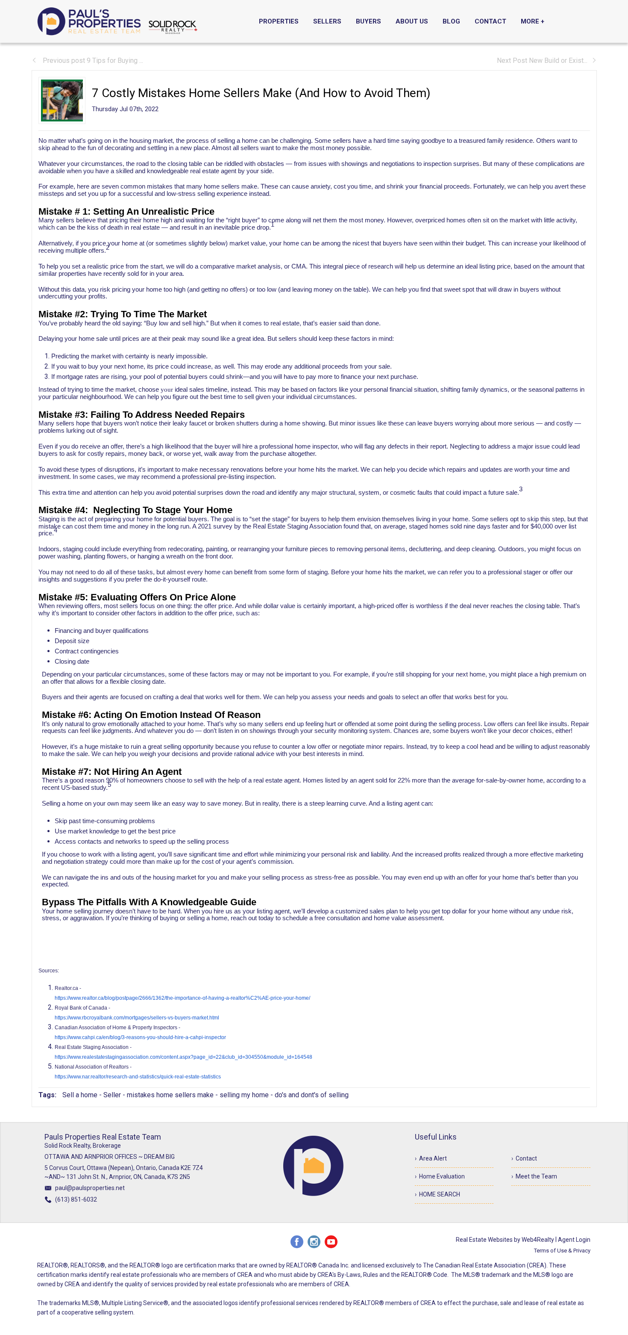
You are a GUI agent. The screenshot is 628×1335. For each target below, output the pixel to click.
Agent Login (574, 1239)
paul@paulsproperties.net (90, 1187)
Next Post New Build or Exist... (542, 60)
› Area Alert (431, 1158)
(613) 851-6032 (76, 1199)
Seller (112, 1095)
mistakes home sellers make (170, 1095)
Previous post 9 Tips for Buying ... (92, 60)
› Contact (524, 1158)
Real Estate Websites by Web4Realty (505, 1239)
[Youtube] (331, 1241)
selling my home (244, 1095)
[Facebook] (297, 1241)
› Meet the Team (534, 1176)
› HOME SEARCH (437, 1194)
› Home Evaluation (440, 1176)
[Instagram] (314, 1241)
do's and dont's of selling (312, 1095)
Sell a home (79, 1095)
